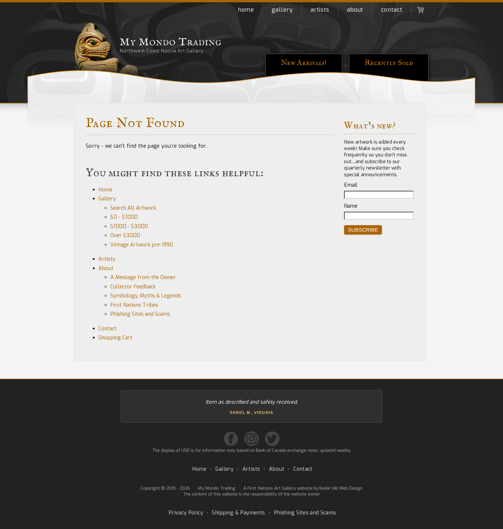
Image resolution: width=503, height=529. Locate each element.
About (355, 10)
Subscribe (363, 230)
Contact (392, 10)
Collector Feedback (132, 286)
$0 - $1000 (124, 217)
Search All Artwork (133, 207)
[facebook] (231, 438)
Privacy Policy (186, 512)
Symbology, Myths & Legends (145, 295)
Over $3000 (125, 235)
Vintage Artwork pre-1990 (141, 244)
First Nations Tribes (134, 304)
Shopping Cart (420, 9)
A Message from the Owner (143, 277)
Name (350, 205)
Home (246, 10)
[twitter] (272, 438)
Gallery (282, 10)
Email (350, 184)
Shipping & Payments (238, 512)
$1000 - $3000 (129, 226)
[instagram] (251, 438)
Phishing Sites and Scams (140, 314)
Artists (320, 10)
